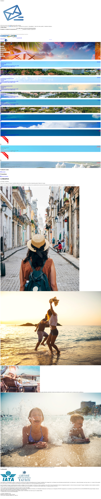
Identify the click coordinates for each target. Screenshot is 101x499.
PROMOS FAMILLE (48, 26)
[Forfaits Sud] (1, 44)
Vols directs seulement (5, 57)
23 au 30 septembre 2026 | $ (9, 119)
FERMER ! (2, 0)
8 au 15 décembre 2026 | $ (9, 97)
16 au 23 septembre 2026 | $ (9, 66)
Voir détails (3, 171)
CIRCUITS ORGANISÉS (39, 26)
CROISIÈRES (31, 26)
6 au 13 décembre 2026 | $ (9, 104)
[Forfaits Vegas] (4, 44)
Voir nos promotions (4, 176)
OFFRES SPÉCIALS (14, 26)
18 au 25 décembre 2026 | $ (9, 74)
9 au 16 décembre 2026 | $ (9, 82)
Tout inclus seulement (5, 58)
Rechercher (3, 59)
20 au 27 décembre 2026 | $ (9, 135)
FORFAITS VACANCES (23, 26)
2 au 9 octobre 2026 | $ (8, 112)
